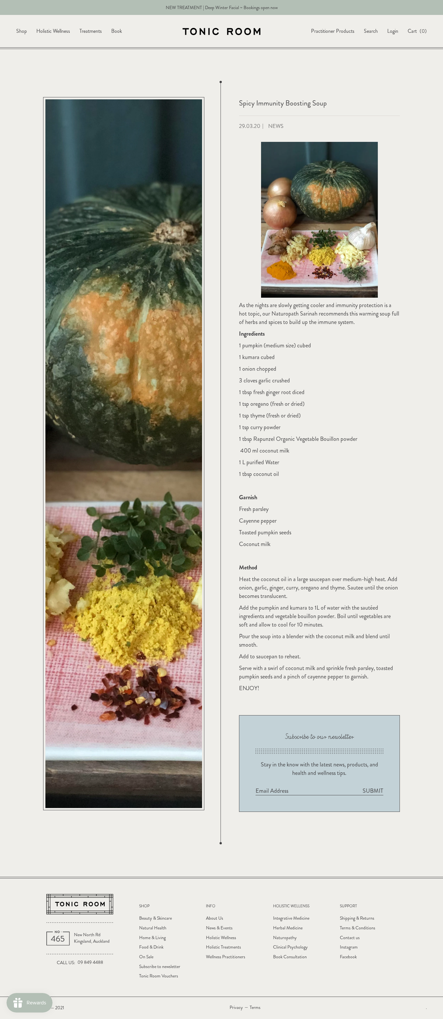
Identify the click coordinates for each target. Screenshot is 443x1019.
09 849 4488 (90, 962)
